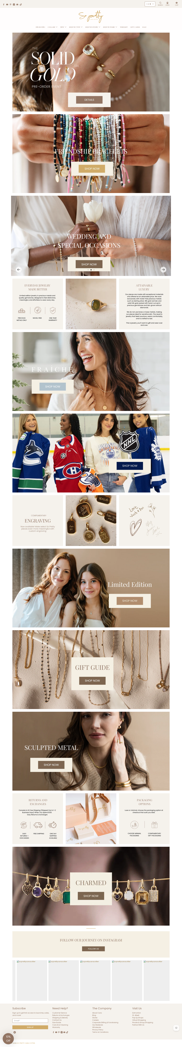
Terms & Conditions (100, 1032)
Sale (144, 27)
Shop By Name (109, 27)
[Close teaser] (14, 1032)
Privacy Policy (97, 1030)
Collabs (51, 27)
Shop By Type (74, 27)
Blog (94, 1015)
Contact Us (57, 1020)
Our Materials (97, 1025)
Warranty (56, 1027)
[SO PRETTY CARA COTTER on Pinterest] (11, 4)
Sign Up (30, 1027)
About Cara (97, 1013)
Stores (94, 1018)
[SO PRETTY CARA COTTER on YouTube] (8, 4)
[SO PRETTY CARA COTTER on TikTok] (21, 4)
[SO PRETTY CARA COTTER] (91, 16)
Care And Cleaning (60, 1025)
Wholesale (96, 1027)
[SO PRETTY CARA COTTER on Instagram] (14, 4)
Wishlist (124, 27)
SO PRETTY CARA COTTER (26, 1043)
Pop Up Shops (137, 1018)
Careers (95, 1020)
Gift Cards (135, 27)
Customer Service (59, 1013)
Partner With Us (138, 1025)
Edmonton (136, 1013)
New (62, 27)
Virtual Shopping (139, 1020)
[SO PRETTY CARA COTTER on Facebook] (4, 4)
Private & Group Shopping (142, 1022)
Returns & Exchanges (61, 1015)
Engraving (40, 27)
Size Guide (56, 1022)
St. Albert (135, 1015)
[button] (19, 270)
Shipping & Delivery (60, 1018)
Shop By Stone (91, 27)
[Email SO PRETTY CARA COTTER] (18, 4)
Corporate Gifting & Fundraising (105, 1022)
